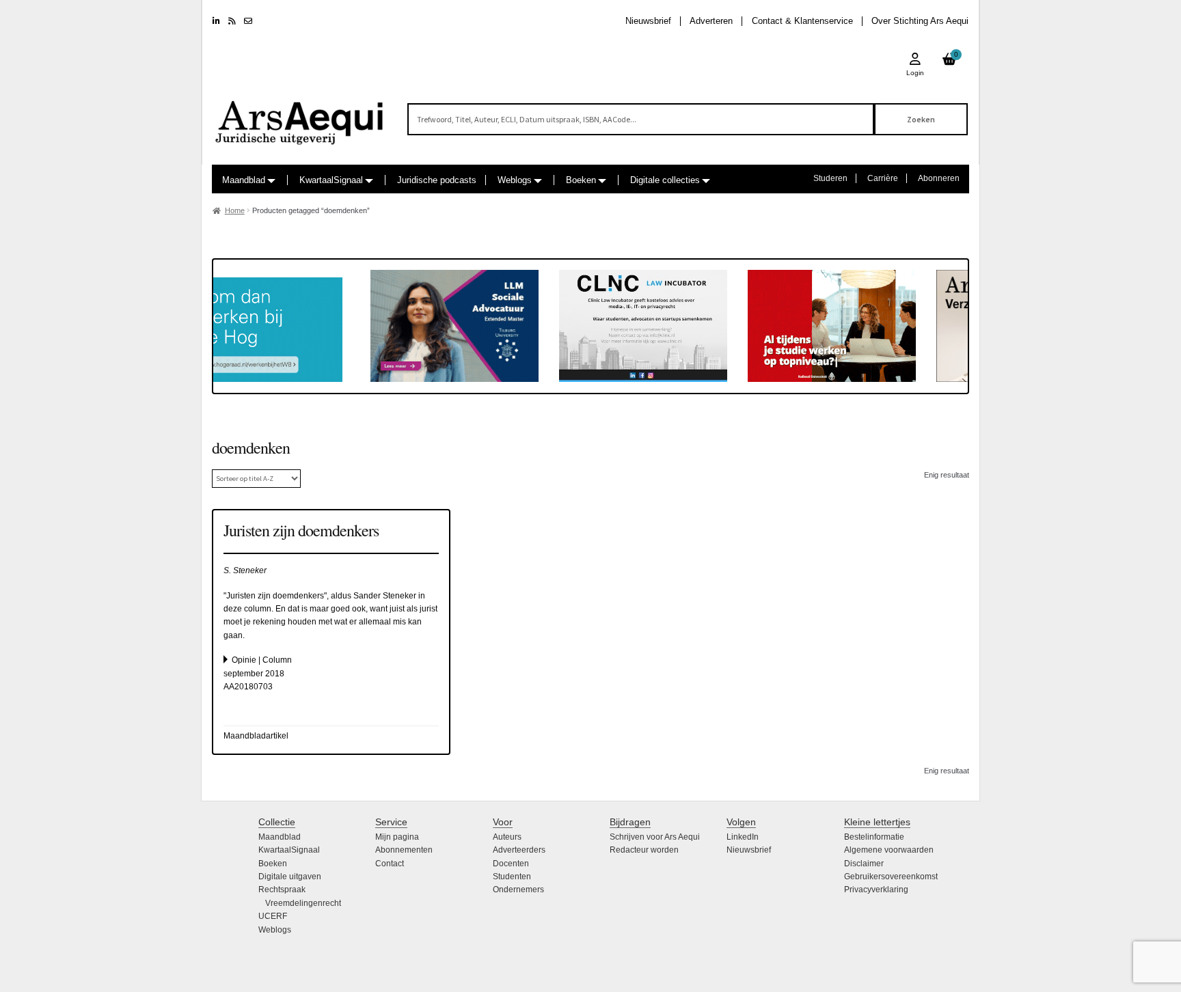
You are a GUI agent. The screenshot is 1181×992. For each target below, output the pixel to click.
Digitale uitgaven (289, 876)
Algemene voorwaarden (889, 850)
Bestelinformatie (874, 837)
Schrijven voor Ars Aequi (655, 837)
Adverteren (711, 21)
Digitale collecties (665, 180)
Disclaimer (864, 863)
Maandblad (243, 180)
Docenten (511, 863)
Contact (389, 863)
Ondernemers (518, 889)
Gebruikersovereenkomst (891, 876)
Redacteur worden (644, 850)
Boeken (581, 180)
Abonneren (939, 178)
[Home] (300, 116)
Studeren (830, 178)
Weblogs (515, 180)
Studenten (512, 876)
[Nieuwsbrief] (248, 21)
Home (235, 210)
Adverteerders (519, 850)
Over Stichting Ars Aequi (919, 21)
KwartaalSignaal (331, 180)
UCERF (272, 916)
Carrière (882, 178)
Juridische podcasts (436, 180)
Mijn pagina (397, 837)
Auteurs (507, 837)
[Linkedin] (216, 21)
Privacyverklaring (876, 889)
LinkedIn (743, 837)
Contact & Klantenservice (802, 21)
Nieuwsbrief (648, 21)
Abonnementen (404, 850)
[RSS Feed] (232, 21)
